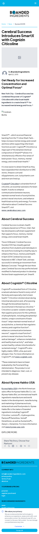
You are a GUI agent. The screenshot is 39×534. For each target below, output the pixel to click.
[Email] (29, 446)
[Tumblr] (17, 446)
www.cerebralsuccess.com (13, 210)
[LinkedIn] (13, 446)
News (10, 24)
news (3, 505)
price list (5, 491)
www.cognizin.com (23, 357)
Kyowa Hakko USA (9, 388)
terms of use (6, 479)
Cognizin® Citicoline (10, 183)
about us (5, 481)
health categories (8, 508)
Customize (18, 526)
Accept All (19, 530)
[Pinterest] (21, 446)
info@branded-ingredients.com (14, 474)
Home (4, 24)
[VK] (25, 446)
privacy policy (7, 476)
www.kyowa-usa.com (14, 427)
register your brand (9, 493)
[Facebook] (5, 446)
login (3, 496)
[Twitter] (9, 446)
